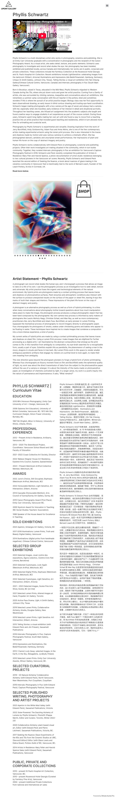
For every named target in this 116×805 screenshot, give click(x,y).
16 (54, 229)
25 (45, 232)
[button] (107, 5)
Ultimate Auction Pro (107, 796)
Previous (9, 204)
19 (62, 229)
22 (69, 229)
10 (38, 229)
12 (43, 229)
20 (64, 229)
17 (56, 229)
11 (41, 229)
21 (67, 229)
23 (39, 232)
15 (51, 229)
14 (49, 229)
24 (42, 232)
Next (75, 204)
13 (46, 229)
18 (59, 229)
